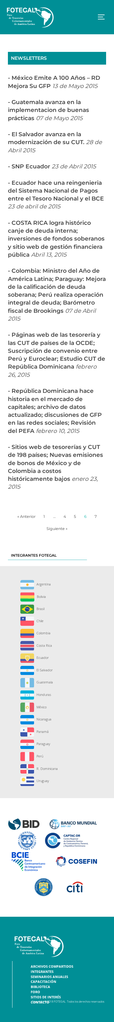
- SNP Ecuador (52, 166)
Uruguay (42, 780)
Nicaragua (43, 719)
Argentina (43, 584)
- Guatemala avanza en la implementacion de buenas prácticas (48, 110)
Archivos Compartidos (52, 966)
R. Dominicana (47, 768)
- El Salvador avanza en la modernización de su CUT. (55, 142)
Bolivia (41, 596)
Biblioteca (40, 987)
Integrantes (42, 972)
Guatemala (44, 682)
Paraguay (43, 743)
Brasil (40, 608)
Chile (39, 621)
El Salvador (44, 670)
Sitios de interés (46, 997)
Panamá (42, 731)
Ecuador (42, 657)
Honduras (43, 694)
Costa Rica (44, 645)
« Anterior (26, 516)
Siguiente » (57, 528)
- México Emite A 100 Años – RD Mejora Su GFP (54, 81)
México (41, 707)
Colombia (43, 633)
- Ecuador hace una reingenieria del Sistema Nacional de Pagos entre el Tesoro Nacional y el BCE (56, 194)
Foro (35, 992)
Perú (39, 756)
